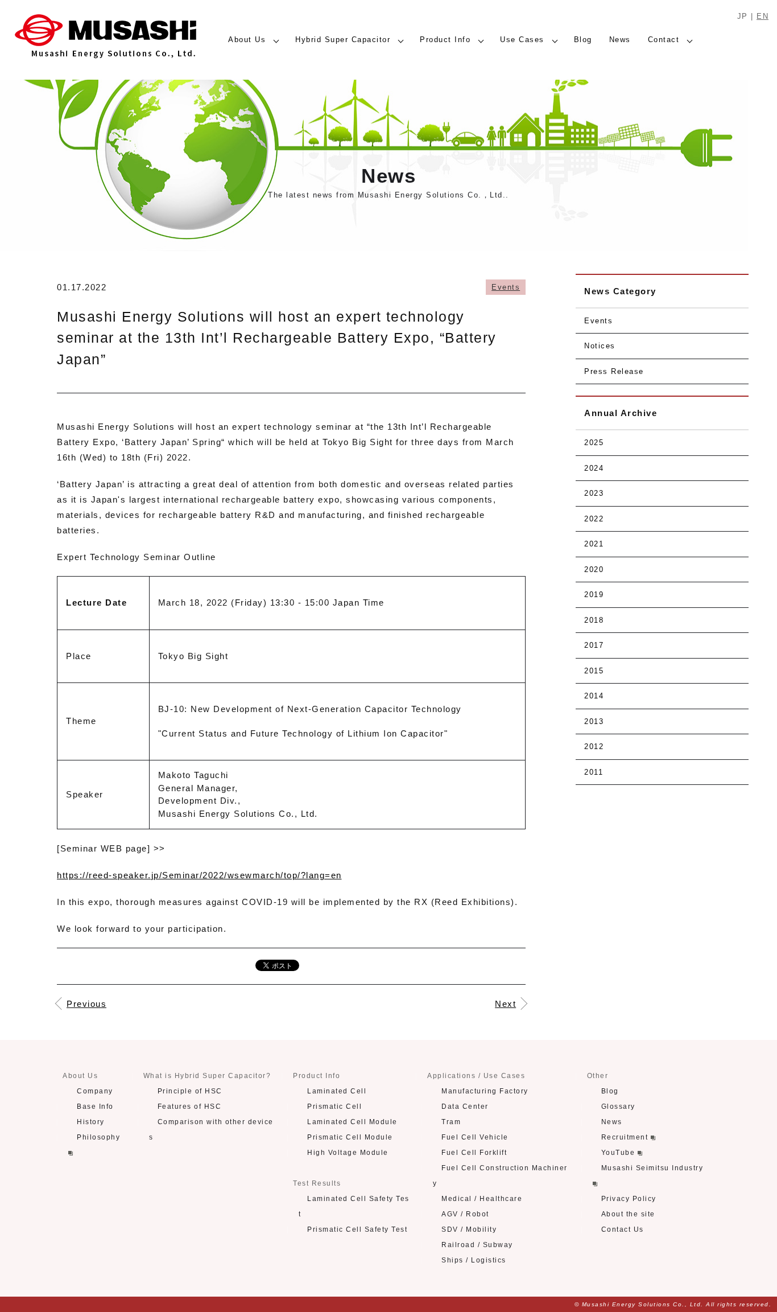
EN (762, 16)
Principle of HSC (190, 1091)
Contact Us (622, 1229)
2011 (593, 772)
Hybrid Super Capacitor (342, 39)
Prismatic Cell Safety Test (357, 1229)
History (91, 1122)
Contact (664, 39)
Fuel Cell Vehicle (475, 1137)
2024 (594, 468)
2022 (594, 519)
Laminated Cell (336, 1091)
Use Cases (522, 39)
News (620, 39)
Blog (583, 39)
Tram (451, 1122)
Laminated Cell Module (352, 1122)
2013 (594, 721)
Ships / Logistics (473, 1260)
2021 (594, 544)
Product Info (445, 39)
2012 (594, 746)
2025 (594, 442)
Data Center (465, 1107)
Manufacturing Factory (484, 1091)
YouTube (619, 1153)
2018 (594, 620)
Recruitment (626, 1137)
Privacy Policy (628, 1199)
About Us (247, 39)
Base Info (95, 1107)
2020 (594, 569)
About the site (628, 1214)
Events (505, 287)
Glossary (618, 1107)
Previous (86, 1004)
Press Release (614, 371)
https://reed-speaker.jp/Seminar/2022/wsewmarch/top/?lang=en (199, 875)
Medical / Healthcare (481, 1199)
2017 (594, 645)
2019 (594, 594)
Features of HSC (190, 1107)
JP (742, 16)
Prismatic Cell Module (350, 1137)
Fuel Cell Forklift (474, 1153)
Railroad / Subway (477, 1245)
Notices (599, 346)
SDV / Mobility (469, 1229)
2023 (594, 493)
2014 (594, 696)
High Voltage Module (347, 1153)
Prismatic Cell (334, 1107)
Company (95, 1091)
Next (505, 1004)
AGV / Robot (465, 1214)
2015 (594, 671)
